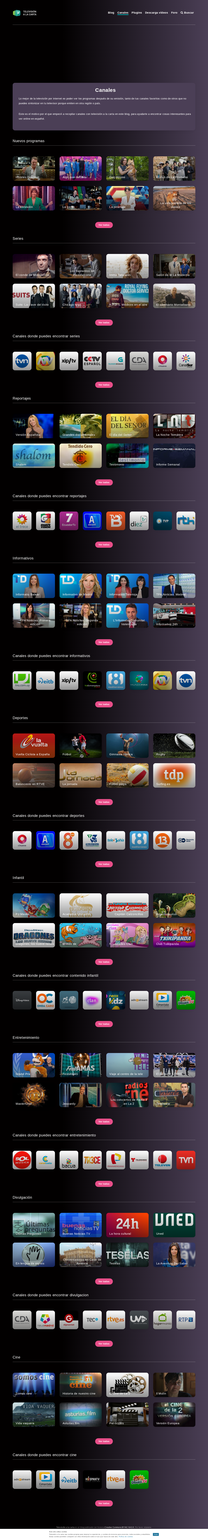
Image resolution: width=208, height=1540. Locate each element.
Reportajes (22, 398)
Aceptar (156, 1534)
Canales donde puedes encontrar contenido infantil (55, 975)
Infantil (18, 878)
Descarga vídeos (156, 12)
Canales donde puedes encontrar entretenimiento (54, 1135)
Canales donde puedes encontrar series (46, 336)
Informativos (23, 558)
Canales (123, 12)
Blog (111, 12)
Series (18, 238)
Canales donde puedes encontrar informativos (51, 656)
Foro (174, 12)
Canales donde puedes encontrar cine (45, 1455)
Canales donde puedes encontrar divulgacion (50, 1295)
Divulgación (22, 1197)
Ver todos (104, 225)
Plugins (137, 12)
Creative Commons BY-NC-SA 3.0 (119, 1527)
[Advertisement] (104, 47)
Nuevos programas (29, 141)
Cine (16, 1357)
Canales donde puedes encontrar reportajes (50, 496)
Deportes (20, 718)
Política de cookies (126, 1536)
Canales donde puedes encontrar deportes (48, 816)
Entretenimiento (26, 1037)
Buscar (188, 12)
